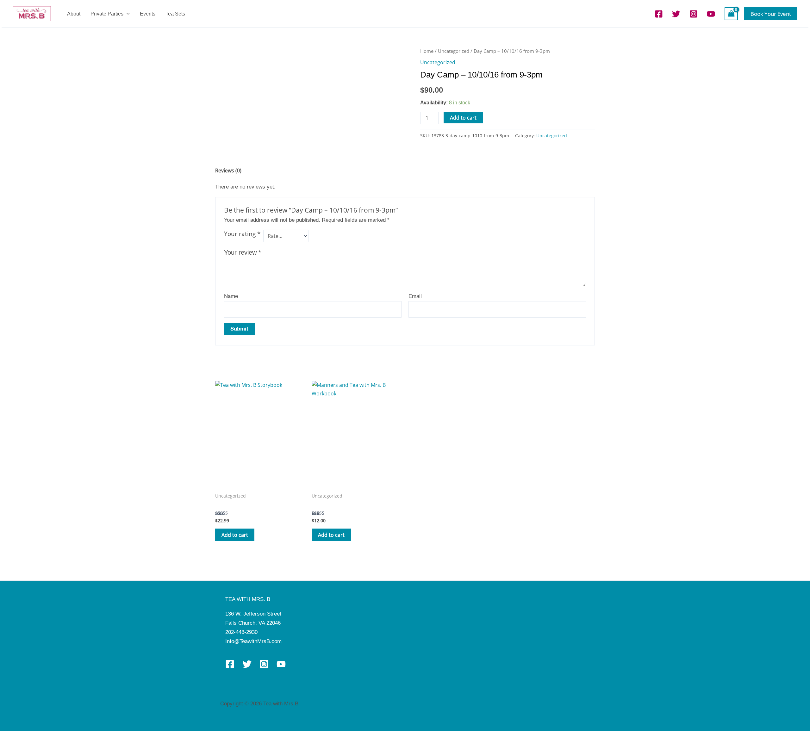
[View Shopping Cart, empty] (731, 13)
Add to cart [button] (234, 534)
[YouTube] (711, 14)
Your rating (242, 234)
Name (231, 296)
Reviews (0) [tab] (228, 170)
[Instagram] (693, 14)
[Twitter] (676, 14)
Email (415, 296)
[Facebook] (659, 14)
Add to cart (463, 117)
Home (426, 51)
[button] (126, 14)
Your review (242, 252)
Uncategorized (453, 51)
